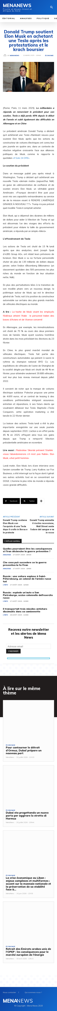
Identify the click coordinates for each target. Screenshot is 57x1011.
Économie (49, 55)
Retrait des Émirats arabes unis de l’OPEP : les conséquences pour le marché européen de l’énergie (28, 951)
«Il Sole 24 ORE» (21, 158)
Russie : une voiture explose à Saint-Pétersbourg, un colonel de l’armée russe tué (27, 579)
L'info (5, 585)
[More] (41, 501)
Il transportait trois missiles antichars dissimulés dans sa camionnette (25, 610)
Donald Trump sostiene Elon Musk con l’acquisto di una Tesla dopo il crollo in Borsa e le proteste (15, 526)
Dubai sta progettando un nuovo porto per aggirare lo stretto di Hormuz (27, 815)
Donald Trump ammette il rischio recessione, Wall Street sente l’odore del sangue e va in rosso (42, 526)
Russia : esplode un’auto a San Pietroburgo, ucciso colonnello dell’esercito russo (28, 595)
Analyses (7, 555)
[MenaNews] (5, 55)
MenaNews (14, 55)
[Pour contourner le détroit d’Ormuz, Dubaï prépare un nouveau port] (28, 720)
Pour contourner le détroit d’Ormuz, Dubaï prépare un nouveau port (24, 750)
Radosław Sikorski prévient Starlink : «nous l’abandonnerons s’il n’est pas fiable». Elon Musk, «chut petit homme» (28, 454)
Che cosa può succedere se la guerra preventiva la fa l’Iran (24, 563)
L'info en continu (12, 541)
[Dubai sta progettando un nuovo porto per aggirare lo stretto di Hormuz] (28, 786)
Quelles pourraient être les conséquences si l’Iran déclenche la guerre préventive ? (27, 550)
